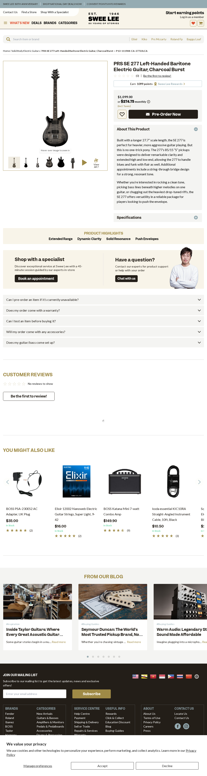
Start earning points (185, 13)
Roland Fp (176, 39)
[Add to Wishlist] (122, 114)
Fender (9, 713)
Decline (167, 766)
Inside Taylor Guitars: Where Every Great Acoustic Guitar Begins (32, 634)
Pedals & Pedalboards (50, 726)
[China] (190, 676)
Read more (59, 642)
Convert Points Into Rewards (106, 3)
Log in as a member (192, 17)
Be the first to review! (157, 75)
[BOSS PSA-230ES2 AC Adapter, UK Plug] (27, 483)
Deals (37, 23)
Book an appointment (36, 278)
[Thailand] (181, 676)
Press (147, 730)
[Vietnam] (154, 676)
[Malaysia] (136, 676)
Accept (102, 766)
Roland (9, 718)
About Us (149, 713)
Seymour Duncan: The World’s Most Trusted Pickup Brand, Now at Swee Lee (111, 634)
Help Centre (82, 713)
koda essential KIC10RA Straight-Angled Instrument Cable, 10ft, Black (171, 514)
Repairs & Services (86, 730)
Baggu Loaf (194, 39)
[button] (14, 162)
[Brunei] (145, 676)
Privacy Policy (152, 722)
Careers (148, 726)
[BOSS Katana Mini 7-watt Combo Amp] (125, 483)
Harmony (11, 735)
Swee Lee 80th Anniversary (20, 3)
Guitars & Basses (47, 718)
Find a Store (29, 12)
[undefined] (7, 39)
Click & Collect (115, 718)
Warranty (80, 735)
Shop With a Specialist (55, 12)
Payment (80, 718)
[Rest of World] (197, 676)
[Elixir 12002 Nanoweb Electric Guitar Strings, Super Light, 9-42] (76, 483)
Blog (108, 726)
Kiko (144, 39)
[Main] (103, 18)
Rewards (111, 713)
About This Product (133, 129)
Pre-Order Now (166, 114)
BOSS (9, 726)
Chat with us (126, 279)
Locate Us (180, 713)
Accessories (44, 730)
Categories (67, 23)
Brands (50, 23)
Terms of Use (151, 718)
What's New (20, 23)
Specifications (129, 217)
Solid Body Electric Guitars (26, 50)
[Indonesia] (163, 676)
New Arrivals (45, 713)
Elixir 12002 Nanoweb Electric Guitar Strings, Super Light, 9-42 (76, 514)
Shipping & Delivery (86, 722)
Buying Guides (115, 730)
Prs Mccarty (158, 39)
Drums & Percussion (49, 735)
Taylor (9, 730)
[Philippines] (172, 676)
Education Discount (118, 722)
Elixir (134, 39)
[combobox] (66, 39)
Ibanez (9, 722)
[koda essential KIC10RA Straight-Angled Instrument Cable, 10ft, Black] (173, 483)
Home (6, 50)
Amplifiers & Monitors (50, 722)
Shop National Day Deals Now (62, 3)
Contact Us (10, 12)
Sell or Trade (82, 726)
